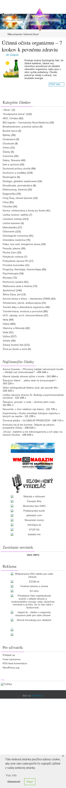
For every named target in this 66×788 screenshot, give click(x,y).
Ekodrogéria (9, 177)
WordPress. (37, 695)
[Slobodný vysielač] (33, 483)
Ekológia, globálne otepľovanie (20, 181)
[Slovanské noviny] (33, 520)
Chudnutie (8, 143)
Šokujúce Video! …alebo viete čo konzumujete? (29, 380)
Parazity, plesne (11, 248)
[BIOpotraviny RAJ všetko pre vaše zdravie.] (33, 575)
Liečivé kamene (11, 223)
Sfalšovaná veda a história (17, 286)
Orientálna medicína (14, 240)
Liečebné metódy (12, 219)
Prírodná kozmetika (13, 265)
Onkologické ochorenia (15, 235)
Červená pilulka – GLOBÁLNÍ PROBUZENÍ (26, 420)
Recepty (7, 277)
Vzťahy (6, 340)
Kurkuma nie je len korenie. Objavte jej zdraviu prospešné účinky (28, 426)
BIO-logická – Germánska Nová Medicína (26, 122)
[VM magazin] (33, 463)
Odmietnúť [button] (13, 781)
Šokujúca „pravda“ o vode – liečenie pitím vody (29, 402)
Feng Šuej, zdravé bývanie (17, 198)
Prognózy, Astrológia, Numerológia (22, 269)
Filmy (6, 202)
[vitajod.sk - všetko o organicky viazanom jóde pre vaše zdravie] (33, 614)
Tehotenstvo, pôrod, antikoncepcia (22, 302)
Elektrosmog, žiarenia (15, 189)
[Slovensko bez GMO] (33, 506)
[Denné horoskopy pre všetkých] (33, 620)
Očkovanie (8, 231)
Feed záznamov (12, 659)
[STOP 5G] (33, 529)
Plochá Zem (9, 252)
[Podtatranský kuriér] (33, 510)
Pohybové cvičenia (13, 256)
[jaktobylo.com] (33, 515)
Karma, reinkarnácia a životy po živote (24, 210)
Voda (5, 332)
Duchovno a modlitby (14, 172)
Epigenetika (9, 193)
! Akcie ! (7, 109)
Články (6, 151)
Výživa (6, 336)
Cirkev (6, 147)
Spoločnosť (9, 290)
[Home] (2, 34)
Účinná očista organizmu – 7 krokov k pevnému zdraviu (32, 46)
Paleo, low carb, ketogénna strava (21, 244)
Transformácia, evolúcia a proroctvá (23, 311)
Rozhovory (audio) (13, 281)
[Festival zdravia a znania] (33, 586)
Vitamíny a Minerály (14, 328)
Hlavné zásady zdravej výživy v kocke (23, 376)
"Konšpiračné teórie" (14, 114)
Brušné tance (10, 130)
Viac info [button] (11, 775)
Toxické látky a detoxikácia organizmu (24, 307)
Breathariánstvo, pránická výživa (21, 126)
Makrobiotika (10, 227)
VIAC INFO (33, 555)
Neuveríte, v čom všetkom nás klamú (23, 409)
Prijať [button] (30, 781)
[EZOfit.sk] (33, 581)
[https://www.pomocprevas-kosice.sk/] (33, 448)
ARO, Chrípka (10, 118)
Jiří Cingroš (12, 54)
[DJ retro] (33, 591)
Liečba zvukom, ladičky (15, 214)
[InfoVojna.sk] (33, 524)
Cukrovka (8, 156)
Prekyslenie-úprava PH (15, 260)
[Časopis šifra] (33, 501)
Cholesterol (9, 139)
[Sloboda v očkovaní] (33, 496)
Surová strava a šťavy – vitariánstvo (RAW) (26, 298)
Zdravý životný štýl (13, 344)
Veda (5, 319)
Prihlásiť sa (9, 655)
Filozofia (7, 206)
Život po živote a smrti (15, 349)
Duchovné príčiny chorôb (16, 168)
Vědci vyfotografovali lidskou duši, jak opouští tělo (30, 387)
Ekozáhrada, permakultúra (17, 185)
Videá (6, 323)
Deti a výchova (11, 164)
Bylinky (6, 135)
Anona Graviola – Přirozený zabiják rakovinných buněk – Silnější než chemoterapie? (33, 371)
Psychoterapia (10, 273)
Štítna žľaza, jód (12, 294)
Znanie (7, 14)
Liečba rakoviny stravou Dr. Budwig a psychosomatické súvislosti (33, 396)
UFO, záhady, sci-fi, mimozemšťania (23, 315)
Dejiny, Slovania (11, 160)
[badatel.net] (33, 534)
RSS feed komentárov (15, 663)
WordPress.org (11, 667)
